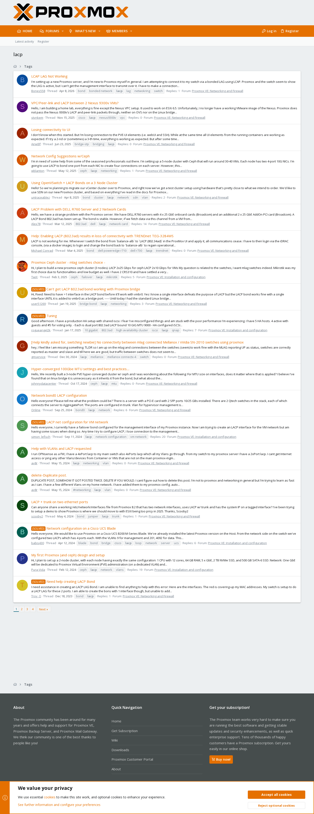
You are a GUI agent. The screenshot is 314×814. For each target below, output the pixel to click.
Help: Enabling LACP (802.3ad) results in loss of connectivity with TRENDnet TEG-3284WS (102, 236)
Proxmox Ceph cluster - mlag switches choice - (68, 262)
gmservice (38, 357)
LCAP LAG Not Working (49, 76)
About (116, 769)
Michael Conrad (42, 250)
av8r (34, 463)
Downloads (120, 750)
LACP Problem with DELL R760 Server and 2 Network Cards (78, 209)
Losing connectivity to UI (50, 129)
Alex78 (35, 224)
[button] (63, 31)
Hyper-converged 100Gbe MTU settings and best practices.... (80, 369)
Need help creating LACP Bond (63, 581)
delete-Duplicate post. (49, 475)
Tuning (44, 315)
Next (42, 609)
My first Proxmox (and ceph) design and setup (68, 555)
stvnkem (37, 117)
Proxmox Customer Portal (132, 759)
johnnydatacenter (43, 383)
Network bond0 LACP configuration (59, 395)
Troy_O (36, 596)
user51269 (38, 304)
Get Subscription (124, 730)
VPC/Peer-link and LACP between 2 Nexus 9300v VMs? (75, 103)
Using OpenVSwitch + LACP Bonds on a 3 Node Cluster (74, 182)
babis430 (37, 543)
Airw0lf (36, 144)
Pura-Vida (38, 570)
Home (116, 721)
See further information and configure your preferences (59, 804)
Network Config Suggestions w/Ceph (60, 156)
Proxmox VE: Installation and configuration (176, 277)
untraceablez (40, 197)
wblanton (37, 171)
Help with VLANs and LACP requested (61, 448)
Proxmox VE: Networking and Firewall (217, 91)
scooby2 (37, 516)
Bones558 (38, 91)
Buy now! (223, 759)
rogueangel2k (41, 330)
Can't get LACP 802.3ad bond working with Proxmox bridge (86, 289)
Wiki (114, 740)
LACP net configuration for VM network (70, 422)
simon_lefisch (40, 437)
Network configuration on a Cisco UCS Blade (74, 528)
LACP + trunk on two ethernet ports (59, 501)
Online (35, 410)
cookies (49, 797)
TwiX (34, 277)
